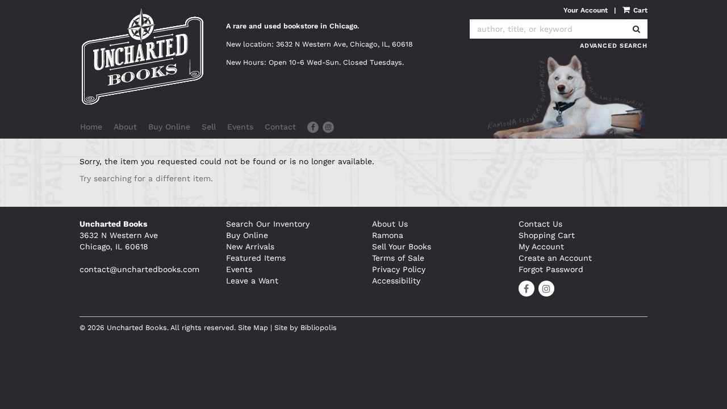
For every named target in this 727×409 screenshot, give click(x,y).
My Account (541, 246)
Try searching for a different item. (146, 178)
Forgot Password (551, 269)
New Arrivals (250, 246)
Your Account (585, 10)
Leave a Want (252, 280)
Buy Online (169, 126)
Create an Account (555, 257)
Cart (639, 10)
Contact (280, 126)
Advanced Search (613, 45)
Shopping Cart (547, 235)
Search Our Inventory (268, 223)
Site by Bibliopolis (305, 327)
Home (91, 126)
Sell (209, 126)
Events (240, 126)
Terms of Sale (398, 257)
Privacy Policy (398, 269)
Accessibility (396, 280)
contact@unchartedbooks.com (139, 269)
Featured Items (256, 257)
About (125, 126)
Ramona (387, 235)
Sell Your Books (401, 246)
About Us (390, 223)
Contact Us (540, 223)
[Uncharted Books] (144, 56)
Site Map (253, 327)
